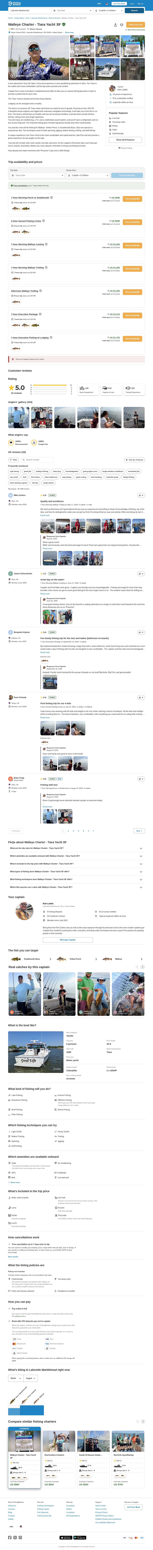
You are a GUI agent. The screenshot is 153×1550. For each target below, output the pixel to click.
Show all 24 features (125, 140)
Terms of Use (101, 1509)
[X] (15, 1537)
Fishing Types (43, 1509)
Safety (11, 1519)
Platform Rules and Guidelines (108, 1519)
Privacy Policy (101, 1512)
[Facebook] (9, 1537)
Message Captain (68, 940)
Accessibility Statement (105, 1522)
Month (13, 1378)
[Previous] (137, 967)
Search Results (54, 18)
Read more (45, 515)
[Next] (143, 967)
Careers (11, 1509)
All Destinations (73, 1516)
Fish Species (42, 1512)
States (69, 1509)
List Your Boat (119, 4)
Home (10, 18)
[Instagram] (20, 1537)
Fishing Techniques (45, 1506)
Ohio (27, 18)
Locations (70, 1512)
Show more (15, 1182)
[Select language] (106, 3)
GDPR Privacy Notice (104, 1516)
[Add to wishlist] (121, 25)
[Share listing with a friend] (115, 25)
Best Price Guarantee (136, 30)
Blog (10, 1512)
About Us (12, 1506)
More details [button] (13, 1257)
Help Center (100, 1506)
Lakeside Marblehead (39, 18)
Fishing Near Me (44, 1516)
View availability (132, 199)
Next (138, 831)
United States (19, 18)
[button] (76, 203)
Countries (70, 1506)
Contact (11, 1516)
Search (134, 10)
